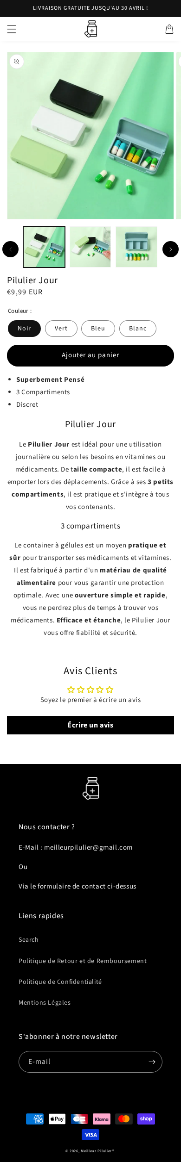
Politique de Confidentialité (60, 982)
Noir (24, 328)
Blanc (138, 328)
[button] (11, 29)
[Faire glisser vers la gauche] (10, 249)
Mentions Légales (45, 1002)
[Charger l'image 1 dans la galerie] (44, 247)
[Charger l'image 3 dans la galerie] (136, 247)
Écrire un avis (90, 725)
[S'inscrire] (152, 1062)
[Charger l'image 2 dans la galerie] (90, 247)
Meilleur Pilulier (96, 1151)
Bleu (98, 328)
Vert (61, 328)
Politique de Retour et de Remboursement (83, 961)
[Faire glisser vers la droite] (170, 249)
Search (29, 940)
